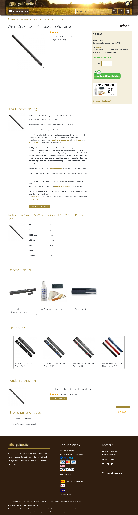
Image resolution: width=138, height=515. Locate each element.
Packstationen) (78, 481)
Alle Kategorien (20, 11)
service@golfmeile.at (109, 451)
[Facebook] (112, 464)
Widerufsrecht (54, 502)
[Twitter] (108, 464)
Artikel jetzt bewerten (58, 398)
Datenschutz (38, 502)
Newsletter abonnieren (110, 459)
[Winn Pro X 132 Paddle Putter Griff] (54, 347)
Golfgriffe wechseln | (24, 505)
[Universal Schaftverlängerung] (23, 291)
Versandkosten (65, 495)
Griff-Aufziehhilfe (79, 309)
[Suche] (114, 11)
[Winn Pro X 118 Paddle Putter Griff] (83, 347)
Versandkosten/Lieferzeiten (71, 502)
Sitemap (35, 505)
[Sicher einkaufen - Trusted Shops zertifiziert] (127, 3)
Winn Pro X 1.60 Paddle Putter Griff (25, 364)
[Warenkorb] (127, 11)
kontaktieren (36, 197)
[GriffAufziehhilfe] (84, 291)
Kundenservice (34, 199)
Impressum (28, 502)
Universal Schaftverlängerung (19, 310)
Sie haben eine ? (102, 101)
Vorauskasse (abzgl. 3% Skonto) (71, 454)
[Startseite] (8, 19)
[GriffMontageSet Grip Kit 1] (53, 291)
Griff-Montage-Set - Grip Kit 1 (53, 310)
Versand (98, 47)
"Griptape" (78, 140)
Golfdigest (11, 505)
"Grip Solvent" (34, 143)
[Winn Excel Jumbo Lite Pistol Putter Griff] (112, 347)
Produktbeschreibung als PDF (39, 206)
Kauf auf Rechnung (67, 451)
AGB (45, 502)
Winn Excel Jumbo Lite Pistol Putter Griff (112, 364)
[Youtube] (103, 464)
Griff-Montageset (56, 168)
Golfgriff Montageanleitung (64, 186)
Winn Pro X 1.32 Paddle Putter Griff (54, 364)
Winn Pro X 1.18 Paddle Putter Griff (83, 364)
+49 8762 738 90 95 (109, 454)
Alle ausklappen (123, 407)
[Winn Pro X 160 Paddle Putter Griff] (25, 347)
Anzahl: (97, 63)
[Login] (121, 11)
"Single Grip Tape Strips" (60, 140)
